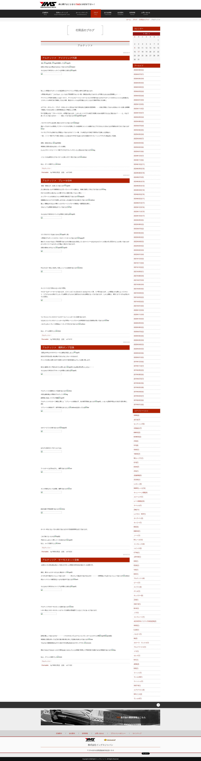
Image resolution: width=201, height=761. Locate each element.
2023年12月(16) (139, 207)
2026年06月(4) (139, 78)
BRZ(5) (136, 527)
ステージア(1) (138, 497)
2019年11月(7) (139, 366)
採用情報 (132, 13)
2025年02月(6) (139, 147)
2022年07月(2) (139, 229)
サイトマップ (137, 733)
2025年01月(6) (139, 151)
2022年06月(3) (139, 233)
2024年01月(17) (139, 203)
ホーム (128, 19)
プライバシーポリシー (118, 733)
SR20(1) (136, 625)
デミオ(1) (137, 591)
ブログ (96, 13)
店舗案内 (45, 13)
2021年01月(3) (139, 306)
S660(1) (136, 449)
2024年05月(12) (139, 186)
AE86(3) (136, 664)
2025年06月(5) (139, 130)
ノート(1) (137, 535)
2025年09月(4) (139, 117)
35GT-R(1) (137, 685)
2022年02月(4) (139, 250)
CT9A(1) (136, 552)
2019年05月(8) (139, 387)
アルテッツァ (46, 168)
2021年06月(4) (139, 284)
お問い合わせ (145, 13)
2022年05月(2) (139, 237)
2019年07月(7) (139, 379)
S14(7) (136, 462)
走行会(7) (137, 419)
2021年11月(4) (139, 263)
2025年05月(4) (139, 134)
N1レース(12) (138, 540)
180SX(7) (137, 454)
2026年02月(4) (139, 96)
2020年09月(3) (139, 323)
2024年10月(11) (139, 164)
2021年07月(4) (139, 280)
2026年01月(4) (139, 100)
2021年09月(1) (139, 271)
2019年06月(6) (139, 383)
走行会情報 (107, 13)
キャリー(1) (138, 522)
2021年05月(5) (139, 289)
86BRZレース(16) (139, 488)
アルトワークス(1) (140, 647)
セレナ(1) (137, 655)
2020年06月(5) (139, 336)
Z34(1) (136, 600)
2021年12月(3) (139, 259)
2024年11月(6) (139, 160)
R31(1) (136, 660)
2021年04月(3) (139, 293)
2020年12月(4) (139, 310)
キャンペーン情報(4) (140, 492)
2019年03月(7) (139, 396)
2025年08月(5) (139, 121)
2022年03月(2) (139, 246)
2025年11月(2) (139, 108)
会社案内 (120, 13)
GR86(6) (136, 415)
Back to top (100, 705)
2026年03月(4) (139, 91)
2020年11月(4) (139, 314)
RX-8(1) (136, 608)
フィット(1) (138, 673)
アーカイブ (138, 66)
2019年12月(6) (139, 362)
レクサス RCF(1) (140, 514)
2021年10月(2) (139, 267)
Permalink (45, 172)
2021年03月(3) (139, 297)
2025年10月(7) (139, 113)
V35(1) (136, 570)
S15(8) (136, 445)
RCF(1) (136, 574)
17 (138, 52)
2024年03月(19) (139, 194)
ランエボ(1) (138, 698)
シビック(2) (138, 548)
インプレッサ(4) (139, 544)
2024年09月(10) (139, 168)
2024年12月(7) (139, 156)
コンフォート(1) (139, 617)
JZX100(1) (137, 557)
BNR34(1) (137, 531)
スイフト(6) (138, 587)
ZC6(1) (136, 471)
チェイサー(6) (138, 595)
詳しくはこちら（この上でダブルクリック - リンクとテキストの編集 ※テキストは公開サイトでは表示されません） (100, 717)
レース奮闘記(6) (139, 501)
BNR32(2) (137, 432)
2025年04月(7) (139, 138)
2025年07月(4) (139, 126)
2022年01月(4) (139, 254)
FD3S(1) (136, 565)
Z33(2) (136, 441)
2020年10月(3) (139, 319)
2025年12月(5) (139, 104)
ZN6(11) (136, 510)
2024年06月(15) (139, 181)
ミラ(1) (136, 651)
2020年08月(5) (139, 327)
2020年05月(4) (139, 340)
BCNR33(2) (137, 437)
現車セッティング (62, 13)
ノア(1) (136, 612)
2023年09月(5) (139, 220)
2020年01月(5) (139, 357)
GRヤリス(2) (138, 694)
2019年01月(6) (139, 404)
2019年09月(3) (139, 370)
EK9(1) (136, 561)
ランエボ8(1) (138, 677)
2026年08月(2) (139, 70)
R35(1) (136, 668)
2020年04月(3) (139, 344)
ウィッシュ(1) (138, 681)
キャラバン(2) (138, 518)
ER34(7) (136, 467)
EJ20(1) (136, 630)
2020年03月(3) (139, 349)
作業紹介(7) (138, 428)
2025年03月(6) (139, 143)
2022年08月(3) (139, 224)
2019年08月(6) (139, 374)
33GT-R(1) (137, 604)
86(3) (135, 638)
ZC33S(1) (137, 480)
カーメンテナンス (82, 13)
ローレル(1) (138, 505)
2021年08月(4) (139, 276)
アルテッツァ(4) (139, 578)
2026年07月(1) (139, 74)
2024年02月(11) (139, 199)
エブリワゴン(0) (139, 690)
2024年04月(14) (139, 190)
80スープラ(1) (138, 458)
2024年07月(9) (139, 177)
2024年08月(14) (139, 173)
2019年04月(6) (139, 392)
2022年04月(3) (139, 241)
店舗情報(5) (138, 475)
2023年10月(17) (139, 216)
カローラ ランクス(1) (141, 643)
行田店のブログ (144, 19)
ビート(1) (137, 582)
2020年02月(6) (139, 353)
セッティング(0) (139, 424)
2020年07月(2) (139, 331)
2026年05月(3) (139, 83)
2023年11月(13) (139, 211)
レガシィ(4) (138, 484)
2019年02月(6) (139, 400)
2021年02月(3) (139, 301)
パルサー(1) (138, 634)
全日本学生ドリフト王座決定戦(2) (145, 621)
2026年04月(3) (139, 87)
